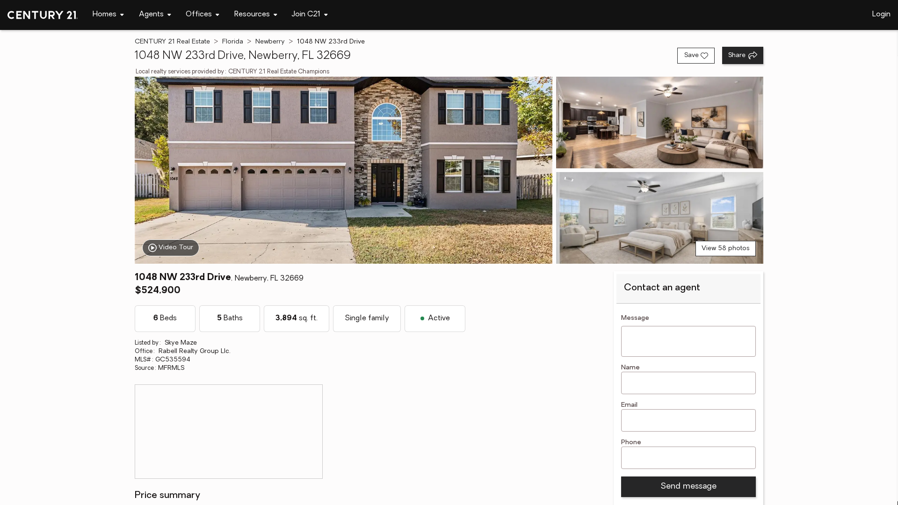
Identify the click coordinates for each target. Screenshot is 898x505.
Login (881, 14)
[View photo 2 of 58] (659, 122)
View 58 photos (726, 248)
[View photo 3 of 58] (659, 218)
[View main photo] (343, 170)
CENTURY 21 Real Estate (172, 41)
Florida (232, 41)
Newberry (270, 41)
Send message (688, 487)
